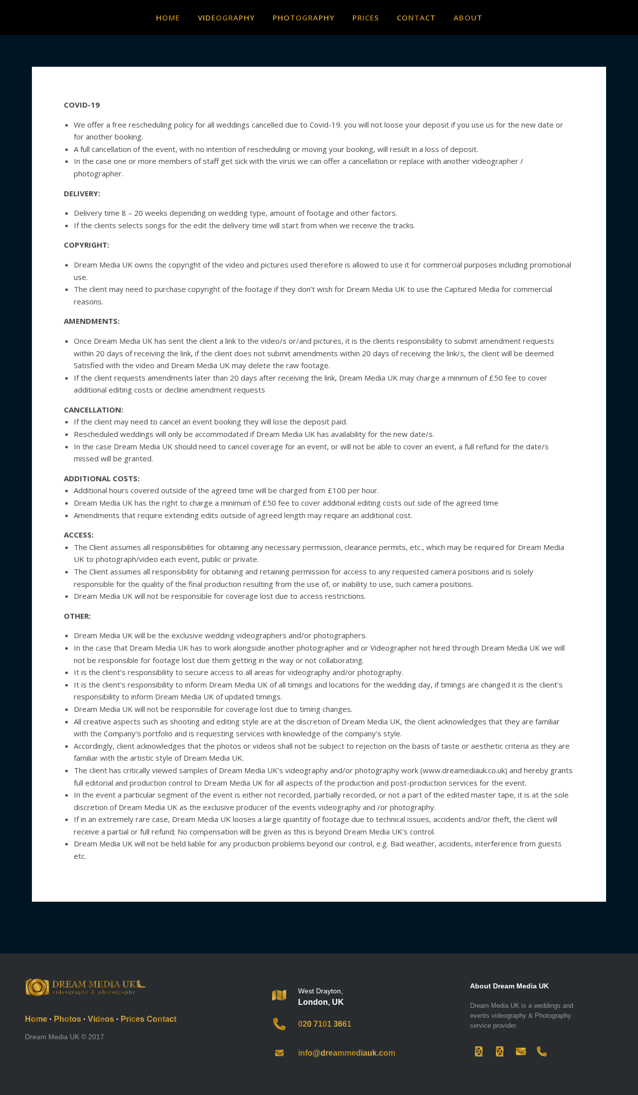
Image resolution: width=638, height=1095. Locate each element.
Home (168, 17)
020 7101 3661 (324, 1024)
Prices (365, 17)
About (468, 17)
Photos (67, 1019)
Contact (416, 17)
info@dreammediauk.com (346, 1053)
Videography (226, 17)
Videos (101, 1019)
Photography (303, 17)
